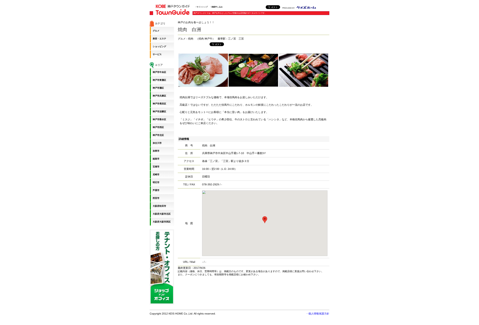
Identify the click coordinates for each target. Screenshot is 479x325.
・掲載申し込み (216, 7)
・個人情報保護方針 (317, 313)
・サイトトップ (201, 7)
